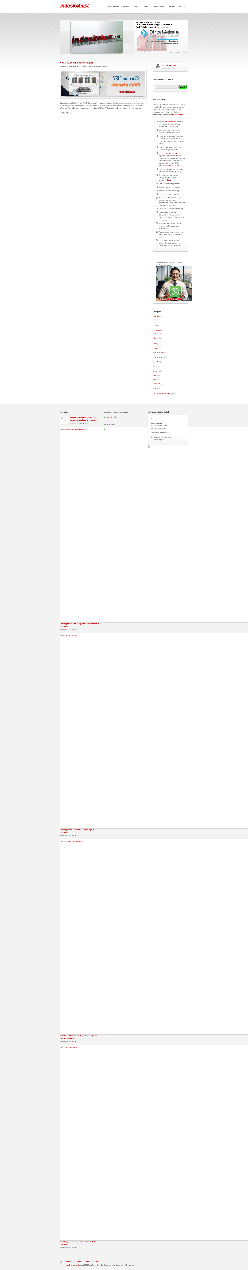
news (89, 66)
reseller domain (158, 352)
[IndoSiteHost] (75, 4)
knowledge (83, 66)
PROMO (172, 6)
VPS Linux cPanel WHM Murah (76, 62)
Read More (66, 112)
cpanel (155, 379)
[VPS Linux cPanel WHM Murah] (103, 84)
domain (155, 333)
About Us (182, 6)
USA (178, 165)
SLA (104, 1261)
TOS (111, 1261)
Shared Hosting (113, 6)
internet (155, 338)
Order (79, 1261)
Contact (87, 1261)
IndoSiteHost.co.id (72, 1265)
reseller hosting (158, 357)
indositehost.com (170, 121)
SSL (154, 320)
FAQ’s (97, 1261)
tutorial (155, 375)
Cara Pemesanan (158, 6)
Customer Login (169, 65)
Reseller (126, 6)
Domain (145, 6)
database (156, 383)
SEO (154, 366)
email (155, 388)
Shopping (156, 371)
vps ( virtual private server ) (99, 66)
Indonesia (169, 165)
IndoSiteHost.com (177, 114)
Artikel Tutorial (164, 147)
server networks (171, 153)
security (155, 362)
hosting (155, 325)
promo (155, 348)
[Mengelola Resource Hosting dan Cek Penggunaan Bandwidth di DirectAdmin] (64, 420)
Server (136, 6)
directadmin (157, 316)
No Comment (83, 423)
